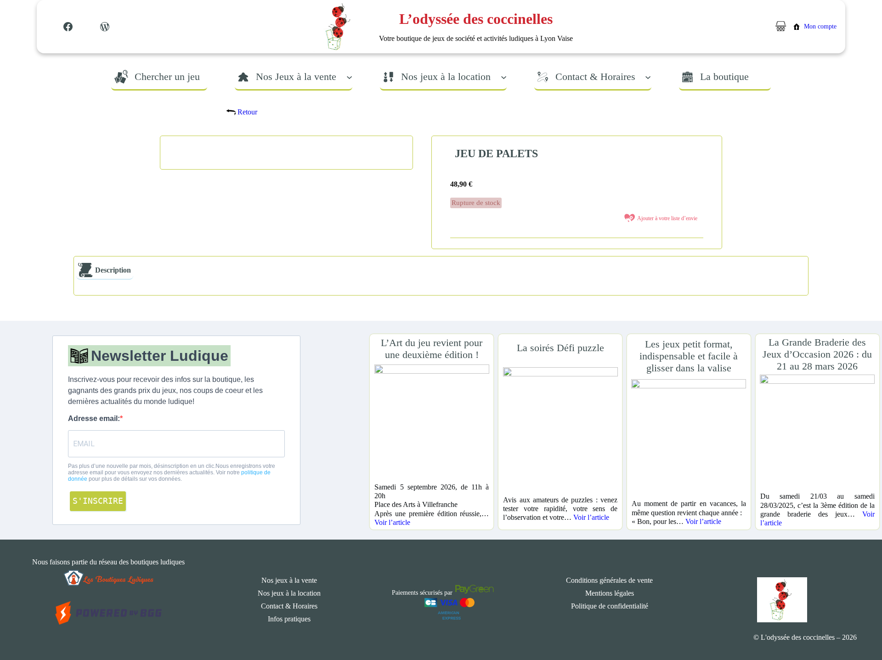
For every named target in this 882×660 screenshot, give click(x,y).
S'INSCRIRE (98, 501)
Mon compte (820, 26)
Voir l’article (392, 522)
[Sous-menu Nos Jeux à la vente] (349, 77)
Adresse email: (94, 418)
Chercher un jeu (167, 76)
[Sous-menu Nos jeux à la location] (504, 77)
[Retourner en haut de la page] (856, 625)
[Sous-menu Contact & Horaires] (648, 77)
